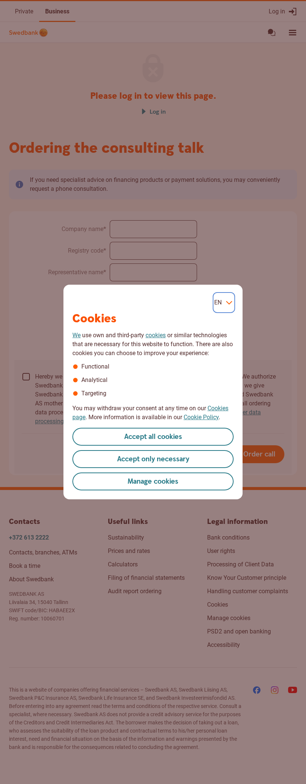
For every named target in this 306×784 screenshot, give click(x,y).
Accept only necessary (153, 459)
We (76, 335)
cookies (156, 335)
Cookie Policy (201, 417)
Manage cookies (153, 481)
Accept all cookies (153, 437)
